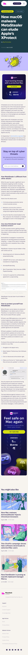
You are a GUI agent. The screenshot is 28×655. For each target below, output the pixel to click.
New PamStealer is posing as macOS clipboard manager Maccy (13, 577)
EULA (3, 621)
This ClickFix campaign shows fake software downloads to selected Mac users (13, 546)
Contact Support (6, 609)
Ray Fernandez (7, 42)
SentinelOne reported (17, 136)
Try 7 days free (17, 3)
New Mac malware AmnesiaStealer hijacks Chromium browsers (11, 515)
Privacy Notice (5, 625)
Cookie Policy (5, 640)
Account (4, 606)
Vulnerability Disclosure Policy (9, 643)
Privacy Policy (5, 637)
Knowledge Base (6, 613)
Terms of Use (5, 633)
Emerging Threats (7, 11)
